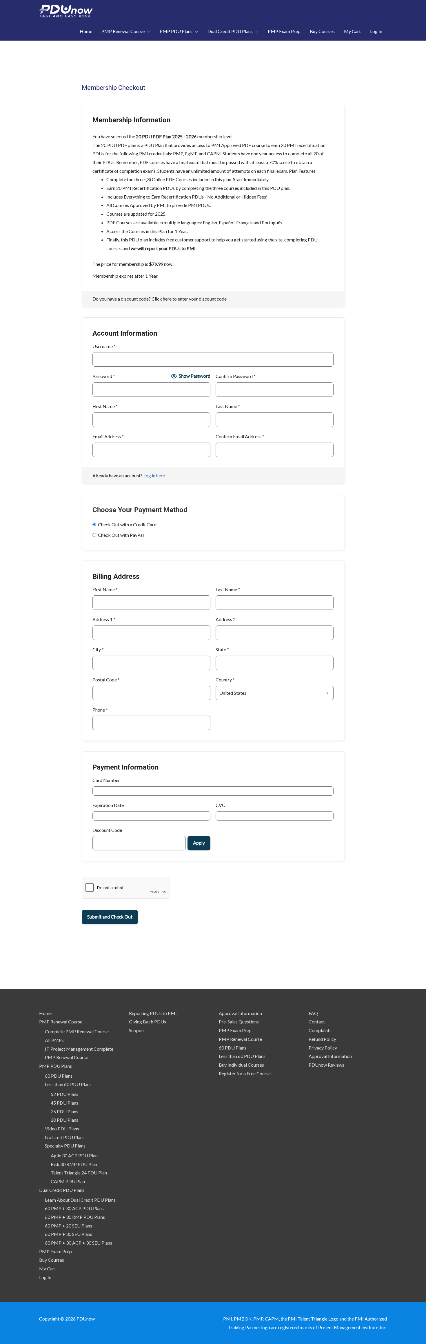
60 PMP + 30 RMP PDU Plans (75, 1217)
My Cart (47, 1268)
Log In (45, 1277)
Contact (317, 1021)
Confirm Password (236, 376)
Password (103, 376)
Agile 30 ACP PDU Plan (74, 1155)
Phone (100, 709)
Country (225, 679)
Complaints (320, 1030)
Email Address (108, 436)
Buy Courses (51, 1260)
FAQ (313, 1013)
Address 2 (226, 619)
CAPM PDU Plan (68, 1181)
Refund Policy (322, 1039)
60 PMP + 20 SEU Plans (68, 1225)
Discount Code (107, 830)
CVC (220, 805)
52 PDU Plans (64, 1094)
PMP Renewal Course (60, 1021)
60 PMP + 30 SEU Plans (68, 1234)
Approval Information (240, 1013)
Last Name (228, 406)
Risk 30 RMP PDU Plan (74, 1164)
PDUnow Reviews (326, 1064)
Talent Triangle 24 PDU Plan (79, 1172)
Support (137, 1030)
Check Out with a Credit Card (127, 524)
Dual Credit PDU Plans (61, 1190)
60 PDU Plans (58, 1076)
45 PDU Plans (64, 1102)
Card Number (106, 780)
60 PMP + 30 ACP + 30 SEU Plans (78, 1242)
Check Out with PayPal (121, 535)
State (222, 649)
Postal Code (106, 679)
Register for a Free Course (245, 1073)
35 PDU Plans (64, 1111)
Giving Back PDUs (147, 1021)
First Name (105, 406)
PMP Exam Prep (55, 1251)
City (98, 649)
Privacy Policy (323, 1047)
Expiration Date (108, 805)
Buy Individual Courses (241, 1064)
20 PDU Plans (64, 1120)
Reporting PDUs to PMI (153, 1013)
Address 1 (103, 619)
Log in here (154, 475)
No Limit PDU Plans (65, 1137)
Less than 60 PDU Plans (68, 1084)
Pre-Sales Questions (239, 1021)
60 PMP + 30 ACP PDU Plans (74, 1208)
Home (45, 1013)
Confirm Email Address (240, 436)
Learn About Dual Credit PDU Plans (80, 1200)
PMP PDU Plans (55, 1066)
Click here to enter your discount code (189, 298)
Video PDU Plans (62, 1128)
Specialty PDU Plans (65, 1145)
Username (104, 346)
